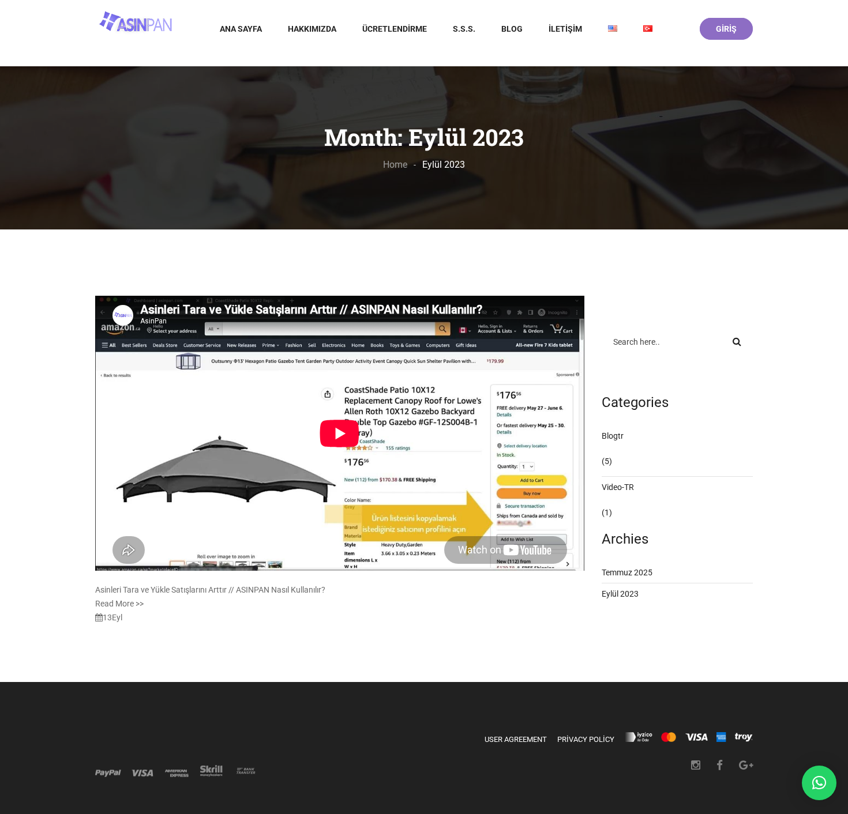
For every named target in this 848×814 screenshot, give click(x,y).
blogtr (613, 435)
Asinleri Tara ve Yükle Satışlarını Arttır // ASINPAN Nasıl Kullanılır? (210, 589)
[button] (819, 783)
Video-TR (618, 487)
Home (395, 164)
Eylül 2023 (620, 593)
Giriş (726, 28)
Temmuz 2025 (627, 572)
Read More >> (119, 603)
